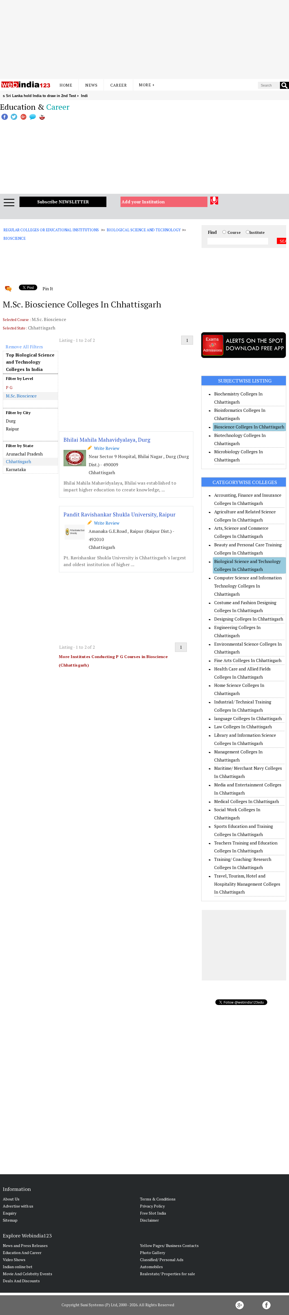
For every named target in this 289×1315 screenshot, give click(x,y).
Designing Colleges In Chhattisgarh (248, 619)
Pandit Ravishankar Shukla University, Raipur (120, 514)
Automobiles (151, 1266)
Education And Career (22, 1252)
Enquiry (9, 1213)
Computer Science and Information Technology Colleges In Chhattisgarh (248, 586)
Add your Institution (143, 201)
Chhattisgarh (18, 461)
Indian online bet (17, 1266)
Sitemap (10, 1220)
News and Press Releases (25, 1245)
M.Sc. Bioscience (21, 396)
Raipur (12, 429)
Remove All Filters (24, 346)
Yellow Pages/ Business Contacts (169, 1245)
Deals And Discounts (21, 1280)
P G (9, 387)
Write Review (105, 448)
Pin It (48, 288)
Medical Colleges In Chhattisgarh (246, 801)
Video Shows (14, 1259)
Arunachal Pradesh (24, 454)
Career (118, 85)
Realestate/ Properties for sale (167, 1273)
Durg (11, 421)
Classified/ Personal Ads (161, 1259)
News (91, 85)
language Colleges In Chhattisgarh (248, 718)
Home (66, 85)
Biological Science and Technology (144, 229)
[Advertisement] (144, 39)
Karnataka (16, 469)
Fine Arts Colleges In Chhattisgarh (247, 660)
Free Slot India (153, 1213)
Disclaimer (149, 1220)
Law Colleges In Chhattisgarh (243, 726)
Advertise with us (18, 1206)
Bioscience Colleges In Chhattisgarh (249, 427)
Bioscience (14, 238)
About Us (11, 1199)
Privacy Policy (152, 1206)
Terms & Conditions (158, 1199)
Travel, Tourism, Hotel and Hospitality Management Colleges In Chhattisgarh (247, 884)
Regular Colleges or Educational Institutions (50, 229)
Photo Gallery (152, 1252)
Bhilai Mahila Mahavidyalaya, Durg (107, 439)
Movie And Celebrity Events (27, 1273)
